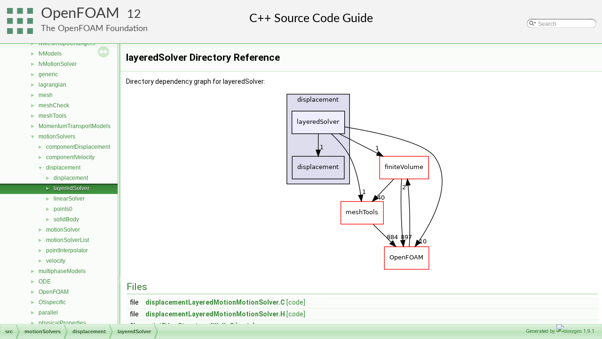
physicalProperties (62, 323)
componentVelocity (70, 157)
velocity (55, 261)
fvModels (50, 53)
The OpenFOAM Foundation (94, 28)
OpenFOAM (80, 13)
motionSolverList (67, 240)
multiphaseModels (62, 271)
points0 (63, 209)
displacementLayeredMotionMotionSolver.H (215, 314)
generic (48, 74)
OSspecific (52, 302)
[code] (295, 302)
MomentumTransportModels (75, 126)
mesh (46, 95)
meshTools (52, 116)
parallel (48, 312)
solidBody (66, 219)
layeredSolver (71, 188)
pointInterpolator (67, 250)
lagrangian (52, 84)
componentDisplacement (78, 147)
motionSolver (63, 229)
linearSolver (69, 198)
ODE (45, 281)
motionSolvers (57, 136)
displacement (63, 167)
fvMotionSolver (58, 64)
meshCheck (54, 105)
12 (134, 14)
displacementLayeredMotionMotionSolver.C (215, 302)
